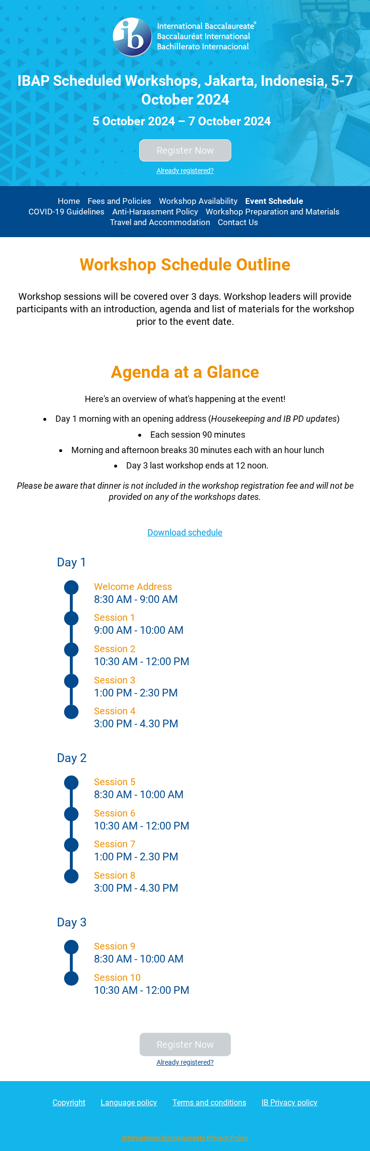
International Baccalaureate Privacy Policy (185, 1138)
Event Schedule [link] (274, 201)
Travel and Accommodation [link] (160, 222)
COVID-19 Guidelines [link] (66, 211)
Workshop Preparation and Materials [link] (273, 211)
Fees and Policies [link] (119, 201)
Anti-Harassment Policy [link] (155, 211)
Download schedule (185, 532)
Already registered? (185, 170)
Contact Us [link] (238, 222)
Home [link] (69, 201)
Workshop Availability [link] (198, 201)
